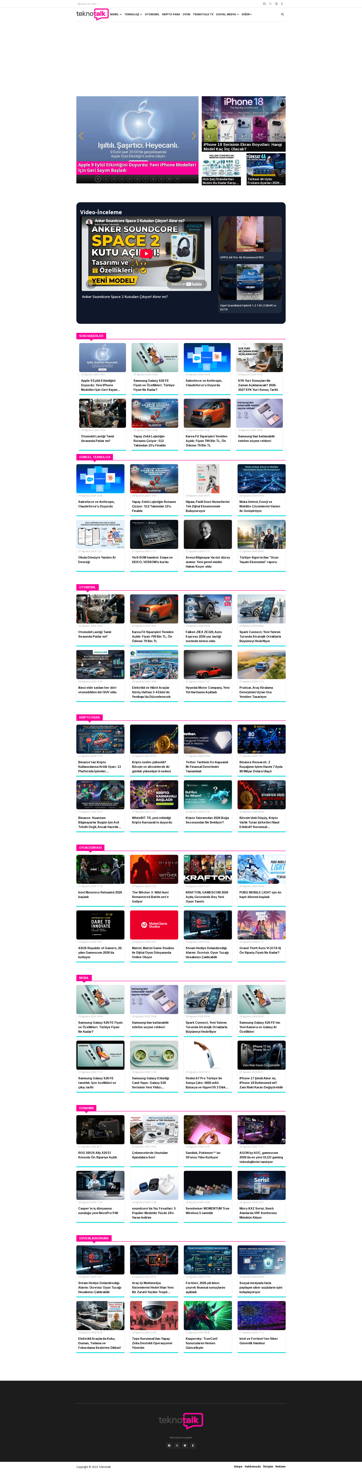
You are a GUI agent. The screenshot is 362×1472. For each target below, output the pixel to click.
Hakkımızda (253, 1466)
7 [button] (145, 179)
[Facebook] (169, 1446)
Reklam (280, 1466)
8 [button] (153, 179)
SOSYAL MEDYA (226, 14)
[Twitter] (177, 1446)
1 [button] (98, 179)
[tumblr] (193, 1446)
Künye (238, 1466)
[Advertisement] (181, 60)
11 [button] (177, 179)
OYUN (186, 14)
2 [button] (106, 179)
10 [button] (169, 179)
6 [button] (137, 179)
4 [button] (121, 179)
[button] (81, 136)
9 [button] (161, 179)
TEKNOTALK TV (203, 14)
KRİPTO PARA (171, 14)
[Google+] (185, 1446)
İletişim (268, 1466)
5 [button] (129, 179)
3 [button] (113, 179)
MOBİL (115, 14)
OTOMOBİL (152, 14)
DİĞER (246, 14)
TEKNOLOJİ (132, 14)
